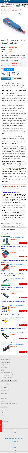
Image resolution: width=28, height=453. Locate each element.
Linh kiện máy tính (4, 406)
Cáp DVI (2, 396)
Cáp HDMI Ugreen (4, 398)
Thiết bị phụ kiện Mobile (5, 421)
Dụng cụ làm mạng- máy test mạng (7, 374)
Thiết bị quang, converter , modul (6, 377)
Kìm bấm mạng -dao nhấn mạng (14, 9)
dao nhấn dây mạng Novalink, (17, 225)
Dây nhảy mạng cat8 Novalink (6, 365)
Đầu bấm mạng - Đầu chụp (5, 364)
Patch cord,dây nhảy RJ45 (5, 362)
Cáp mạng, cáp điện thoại (5, 359)
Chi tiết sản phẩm (6, 78)
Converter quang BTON (5, 384)
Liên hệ (14, 450)
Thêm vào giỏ (8, 69)
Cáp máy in (3, 426)
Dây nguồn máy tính (4, 415)
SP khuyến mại (14, 441)
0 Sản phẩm (25, 4)
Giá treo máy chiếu (4, 395)
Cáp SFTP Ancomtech (4, 360)
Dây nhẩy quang (3, 370)
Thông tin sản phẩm (17, 78)
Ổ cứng (2, 412)
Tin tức (14, 444)
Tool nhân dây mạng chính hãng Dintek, (10, 226)
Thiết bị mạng (3, 356)
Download (14, 447)
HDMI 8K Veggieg (4, 391)
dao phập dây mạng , (6, 225)
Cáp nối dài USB (3, 424)
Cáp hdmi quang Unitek (5, 390)
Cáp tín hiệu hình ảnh (5, 387)
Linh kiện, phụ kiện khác (5, 418)
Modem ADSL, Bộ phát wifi (5, 375)
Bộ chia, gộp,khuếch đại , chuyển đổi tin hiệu (9, 380)
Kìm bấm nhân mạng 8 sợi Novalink (10, 342)
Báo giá (14, 435)
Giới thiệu (14, 432)
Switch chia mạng (4, 367)
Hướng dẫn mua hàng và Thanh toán (14, 438)
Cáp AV (2, 400)
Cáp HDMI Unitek (4, 393)
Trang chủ (5, 9)
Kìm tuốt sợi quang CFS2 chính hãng (10, 314)
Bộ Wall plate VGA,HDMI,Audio (6, 369)
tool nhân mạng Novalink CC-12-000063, (13, 223)
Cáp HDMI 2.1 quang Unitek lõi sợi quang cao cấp (9, 403)
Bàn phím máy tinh (4, 410)
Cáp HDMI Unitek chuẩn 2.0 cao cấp (7, 401)
